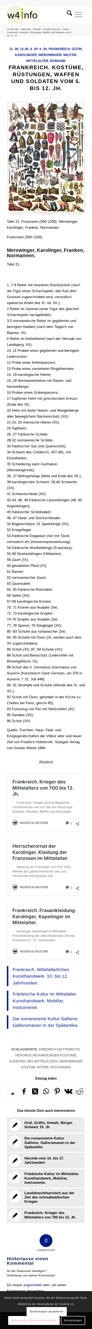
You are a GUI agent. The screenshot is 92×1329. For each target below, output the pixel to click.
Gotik (77, 49)
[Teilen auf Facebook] (23, 1092)
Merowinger (50, 55)
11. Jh (13, 49)
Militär (69, 55)
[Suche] (68, 14)
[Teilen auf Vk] (68, 1092)
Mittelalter (37, 61)
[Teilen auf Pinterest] (57, 1092)
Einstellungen (73, 1320)
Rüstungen (60, 1067)
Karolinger (26, 55)
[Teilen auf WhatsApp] (46, 1092)
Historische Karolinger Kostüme (45, 1055)
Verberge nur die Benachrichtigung (34, 1320)
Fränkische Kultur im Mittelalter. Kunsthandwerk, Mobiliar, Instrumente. (45, 1000)
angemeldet (32, 1285)
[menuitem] (68, 14)
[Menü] (78, 14)
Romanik (58, 61)
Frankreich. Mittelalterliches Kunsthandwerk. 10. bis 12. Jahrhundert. (41, 976)
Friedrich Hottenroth (59, 1049)
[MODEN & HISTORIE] (38, 14)
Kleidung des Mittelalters (33, 1061)
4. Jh (34, 49)
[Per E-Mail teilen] (12, 1094)
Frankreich (59, 49)
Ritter (43, 1067)
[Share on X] (35, 1092)
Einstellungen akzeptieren (47, 1311)
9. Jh (43, 49)
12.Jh (24, 49)
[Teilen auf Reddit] (79, 1092)
